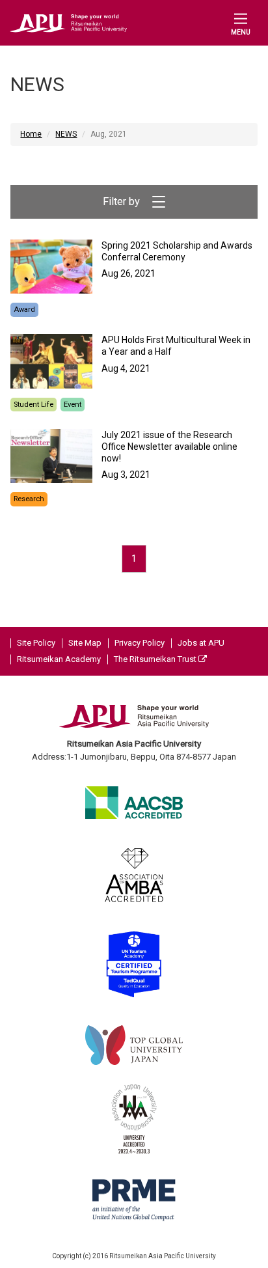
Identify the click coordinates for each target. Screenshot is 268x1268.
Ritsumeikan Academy (59, 659)
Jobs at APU (201, 643)
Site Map (84, 643)
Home (31, 134)
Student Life (33, 404)
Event (72, 404)
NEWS (66, 134)
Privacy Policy (139, 643)
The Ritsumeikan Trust (156, 659)
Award (24, 309)
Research (29, 499)
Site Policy (36, 643)
